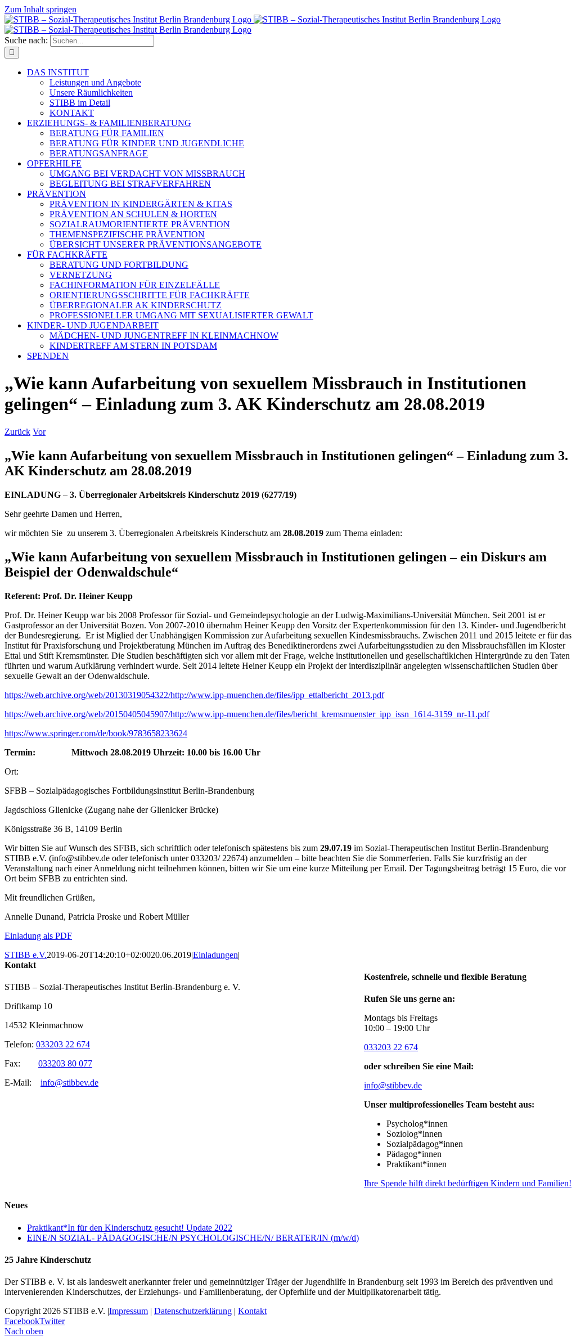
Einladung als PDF (38, 935)
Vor (39, 431)
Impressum (128, 1311)
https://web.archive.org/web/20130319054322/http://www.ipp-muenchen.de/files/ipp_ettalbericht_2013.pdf (194, 695)
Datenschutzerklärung (193, 1311)
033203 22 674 (391, 1047)
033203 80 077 (65, 1063)
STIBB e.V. (25, 955)
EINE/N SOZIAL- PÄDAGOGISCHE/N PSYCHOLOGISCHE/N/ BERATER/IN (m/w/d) (193, 1238)
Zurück (17, 431)
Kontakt (252, 1311)
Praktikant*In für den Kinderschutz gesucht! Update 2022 (129, 1227)
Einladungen (215, 955)
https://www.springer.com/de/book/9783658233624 (95, 733)
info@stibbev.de (393, 1085)
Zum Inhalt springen (40, 9)
